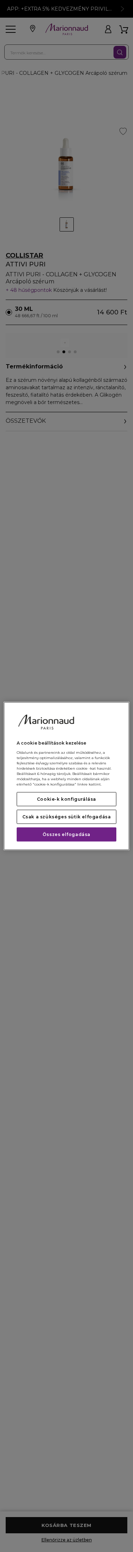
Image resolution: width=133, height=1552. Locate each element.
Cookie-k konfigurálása (66, 798)
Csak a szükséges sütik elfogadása (66, 816)
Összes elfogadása (66, 834)
